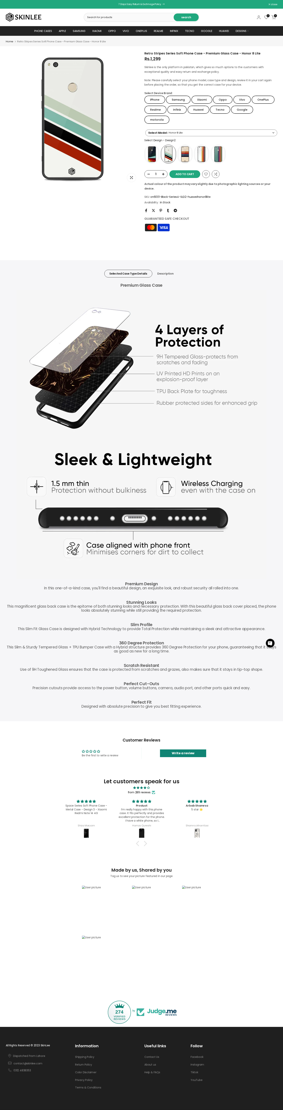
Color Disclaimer (85, 1072)
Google (206, 31)
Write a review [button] (183, 753)
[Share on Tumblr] (168, 210)
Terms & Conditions (88, 1087)
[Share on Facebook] (146, 210)
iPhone (154, 100)
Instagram (197, 1065)
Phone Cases (43, 31)
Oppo (112, 31)
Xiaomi (96, 31)
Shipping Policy (84, 1057)
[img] (141, 787)
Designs (241, 31)
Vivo (126, 31)
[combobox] (211, 132)
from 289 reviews (139, 792)
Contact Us (151, 1057)
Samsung (79, 31)
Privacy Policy (84, 1080)
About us (150, 1065)
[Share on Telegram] (175, 210)
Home (9, 41)
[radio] (151, 154)
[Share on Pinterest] (160, 210)
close (11, 4)
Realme (158, 31)
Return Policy (83, 1065)
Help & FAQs (152, 1072)
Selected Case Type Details (128, 274)
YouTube (197, 1080)
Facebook (197, 1057)
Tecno (189, 31)
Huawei (224, 31)
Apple (62, 31)
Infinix (174, 31)
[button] (270, 643)
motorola (157, 120)
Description (165, 274)
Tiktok (194, 1072)
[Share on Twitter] (153, 210)
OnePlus (141, 31)
